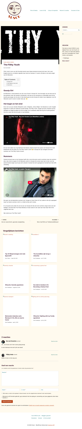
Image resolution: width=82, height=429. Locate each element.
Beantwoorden (54, 341)
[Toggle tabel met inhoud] (17, 80)
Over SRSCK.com (35, 415)
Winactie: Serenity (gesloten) (14, 285)
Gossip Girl (9, 81)
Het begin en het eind (12, 83)
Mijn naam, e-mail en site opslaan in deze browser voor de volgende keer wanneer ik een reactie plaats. (27, 393)
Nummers (10, 85)
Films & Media (33, 10)
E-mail (24, 389)
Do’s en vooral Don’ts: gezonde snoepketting (13, 221)
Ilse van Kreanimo (11, 341)
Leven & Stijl (43, 10)
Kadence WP (51, 425)
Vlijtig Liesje (9, 354)
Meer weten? (65, 61)
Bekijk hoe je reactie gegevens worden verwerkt (41, 405)
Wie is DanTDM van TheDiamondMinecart (47, 221)
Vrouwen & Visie (75, 10)
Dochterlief (8, 67)
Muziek (12, 62)
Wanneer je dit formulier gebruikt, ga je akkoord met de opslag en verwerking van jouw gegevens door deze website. (30, 397)
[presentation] (16, 242)
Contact (40, 418)
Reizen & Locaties (64, 10)
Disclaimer (34, 418)
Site (42, 389)
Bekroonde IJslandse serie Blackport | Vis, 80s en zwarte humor (14, 318)
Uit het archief (47, 418)
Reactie (4, 372)
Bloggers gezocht (46, 415)
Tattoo (8, 258)
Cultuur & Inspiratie (53, 10)
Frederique (38, 258)
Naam (4, 389)
